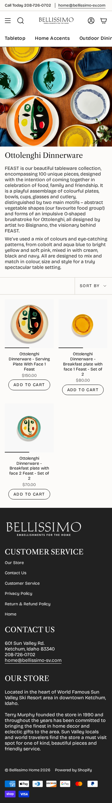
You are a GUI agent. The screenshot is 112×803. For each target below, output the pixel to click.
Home (10, 614)
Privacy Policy (18, 593)
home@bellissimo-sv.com (33, 660)
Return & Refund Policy (27, 604)
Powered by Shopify (73, 770)
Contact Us (15, 572)
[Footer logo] (43, 529)
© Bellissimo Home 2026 (27, 770)
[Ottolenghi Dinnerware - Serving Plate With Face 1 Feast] (29, 323)
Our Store (14, 562)
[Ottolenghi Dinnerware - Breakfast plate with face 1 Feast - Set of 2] (83, 323)
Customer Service (22, 583)
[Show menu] (8, 21)
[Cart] (103, 21)
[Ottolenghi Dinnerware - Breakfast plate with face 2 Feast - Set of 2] (29, 427)
